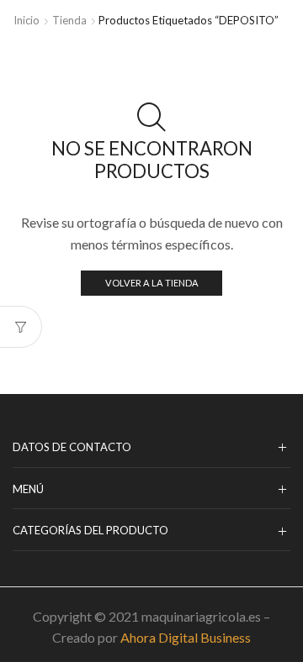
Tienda (69, 20)
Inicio (26, 20)
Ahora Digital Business (185, 637)
